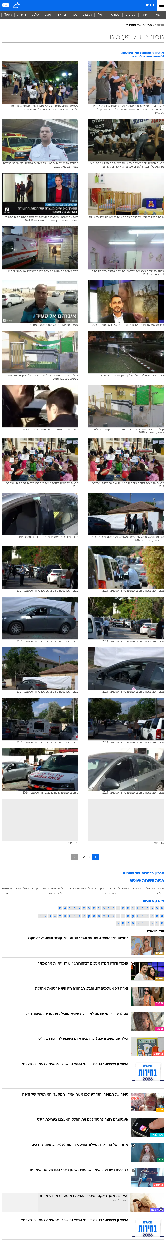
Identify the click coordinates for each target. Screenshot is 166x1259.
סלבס (35, 14)
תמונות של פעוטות (139, 25)
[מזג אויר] (16, 5)
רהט (10, 888)
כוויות (94, 888)
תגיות (149, 5)
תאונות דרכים (135, 888)
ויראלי (101, 14)
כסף (74, 14)
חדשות (146, 14)
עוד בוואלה (155, 931)
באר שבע (110, 893)
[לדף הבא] (74, 857)
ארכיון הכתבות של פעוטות (143, 873)
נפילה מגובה (21, 888)
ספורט (115, 14)
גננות (5, 888)
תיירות (21, 14)
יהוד (40, 888)
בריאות (61, 14)
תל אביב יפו (56, 893)
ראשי (159, 14)
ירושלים (148, 888)
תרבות (87, 14)
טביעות (79, 888)
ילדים (87, 888)
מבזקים (131, 14)
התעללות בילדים (116, 888)
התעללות (158, 888)
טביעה (71, 888)
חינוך (5, 893)
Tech (8, 14)
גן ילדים (33, 888)
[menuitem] (145, 15)
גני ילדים (62, 888)
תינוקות (101, 888)
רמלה (160, 893)
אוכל (48, 14)
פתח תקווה (50, 888)
